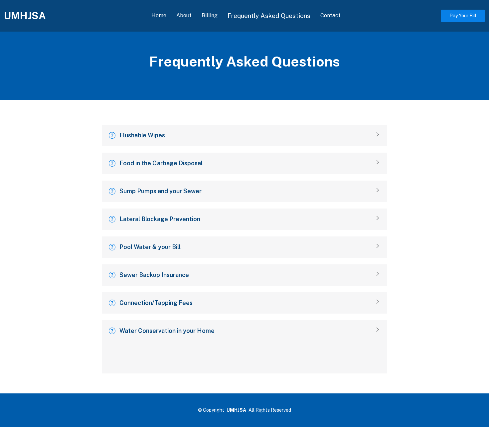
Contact (330, 15)
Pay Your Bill (462, 15)
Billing (210, 15)
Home (158, 15)
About (184, 15)
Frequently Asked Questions (269, 15)
